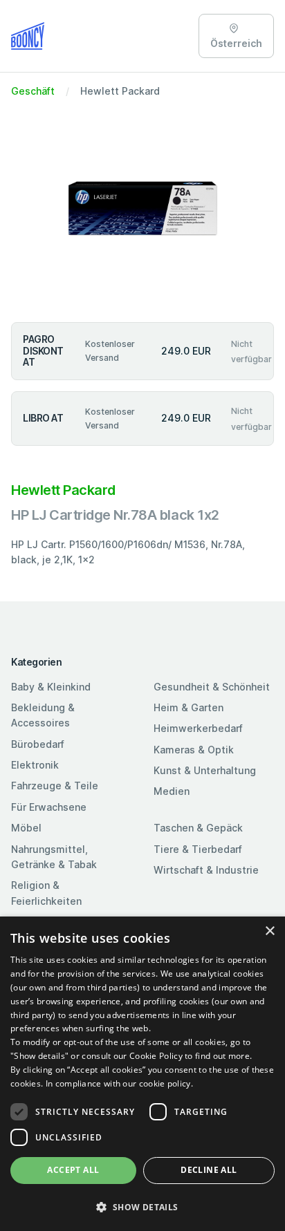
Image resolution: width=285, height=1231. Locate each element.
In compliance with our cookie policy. (119, 1083)
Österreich (236, 43)
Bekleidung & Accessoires (43, 715)
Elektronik (35, 765)
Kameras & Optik (194, 749)
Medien (172, 791)
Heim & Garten (188, 707)
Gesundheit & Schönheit (212, 687)
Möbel (26, 828)
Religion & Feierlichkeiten (46, 892)
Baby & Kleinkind (51, 687)
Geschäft (33, 91)
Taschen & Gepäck (198, 828)
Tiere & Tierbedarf (198, 849)
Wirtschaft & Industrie (206, 870)
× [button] (269, 931)
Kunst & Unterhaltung (205, 770)
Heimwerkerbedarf (198, 728)
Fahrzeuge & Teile (54, 785)
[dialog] (142, 1074)
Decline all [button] (209, 1170)
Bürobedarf (37, 744)
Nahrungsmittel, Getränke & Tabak (54, 856)
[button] (142, 1207)
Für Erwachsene (48, 807)
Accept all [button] (73, 1170)
